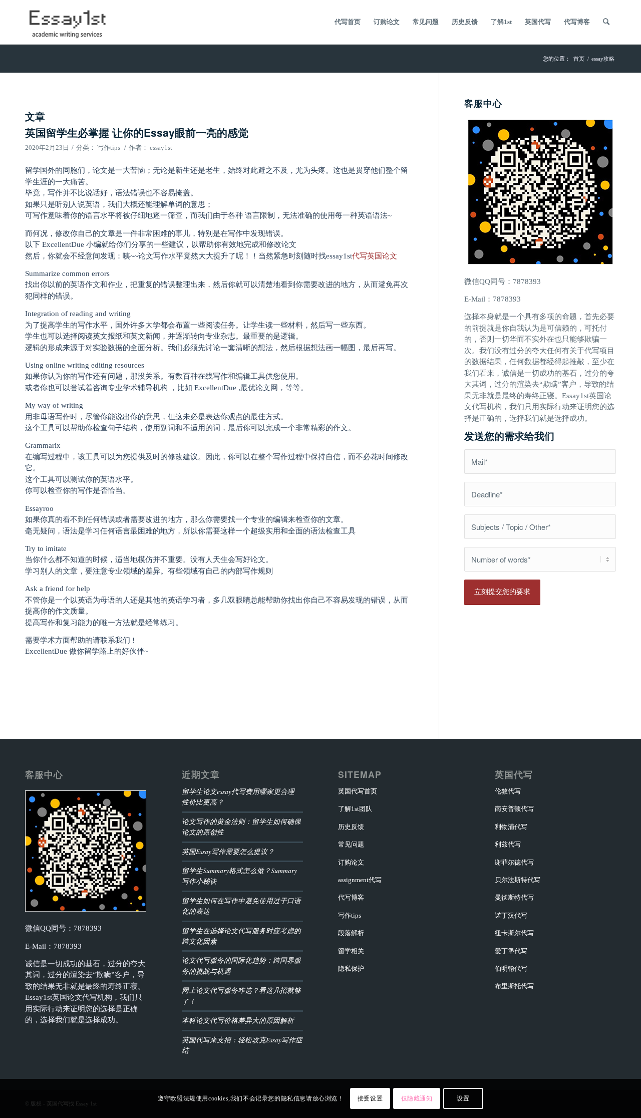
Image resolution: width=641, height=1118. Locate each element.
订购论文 (351, 862)
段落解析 (351, 933)
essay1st (161, 147)
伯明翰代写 (511, 968)
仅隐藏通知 (417, 1098)
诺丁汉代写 (511, 915)
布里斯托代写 (514, 986)
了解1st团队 (355, 808)
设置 (463, 1098)
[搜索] (606, 22)
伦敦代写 (508, 791)
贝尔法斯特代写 (517, 880)
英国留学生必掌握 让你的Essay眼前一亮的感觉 (136, 132)
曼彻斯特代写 (514, 897)
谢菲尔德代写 (514, 862)
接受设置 (370, 1098)
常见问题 (351, 844)
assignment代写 (360, 880)
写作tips (108, 147)
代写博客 (351, 897)
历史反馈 (351, 826)
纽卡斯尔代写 (514, 933)
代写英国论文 (374, 256)
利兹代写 (508, 844)
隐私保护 (351, 968)
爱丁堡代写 (511, 951)
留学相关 (351, 951)
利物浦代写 (511, 826)
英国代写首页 (357, 791)
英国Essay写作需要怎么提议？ (228, 851)
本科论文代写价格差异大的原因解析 (238, 1020)
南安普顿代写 (514, 808)
